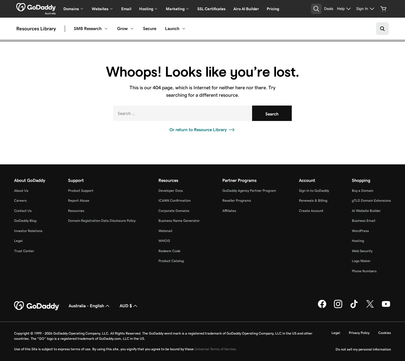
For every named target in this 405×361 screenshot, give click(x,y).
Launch (172, 28)
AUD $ (126, 305)
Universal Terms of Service (215, 349)
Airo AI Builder (246, 9)
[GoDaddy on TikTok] (354, 307)
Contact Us (23, 211)
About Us (21, 190)
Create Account (311, 211)
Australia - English (86, 305)
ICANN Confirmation (174, 200)
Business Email (363, 221)
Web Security (362, 251)
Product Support (80, 190)
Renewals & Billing (313, 200)
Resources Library (36, 28)
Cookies (384, 333)
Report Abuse (78, 200)
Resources (76, 211)
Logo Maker (361, 261)
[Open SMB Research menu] (106, 28)
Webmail (165, 231)
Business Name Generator (179, 221)
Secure (149, 28)
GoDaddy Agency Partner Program (249, 190)
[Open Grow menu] (132, 28)
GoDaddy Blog (25, 221)
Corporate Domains (173, 211)
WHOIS (164, 241)
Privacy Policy (359, 333)
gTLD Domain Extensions (371, 200)
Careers (20, 200)
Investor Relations (28, 231)
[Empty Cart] (383, 9)
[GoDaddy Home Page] (37, 306)
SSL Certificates (211, 9)
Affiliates (229, 211)
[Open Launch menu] (184, 28)
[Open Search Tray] (316, 9)
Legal (18, 241)
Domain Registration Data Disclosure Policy (102, 221)
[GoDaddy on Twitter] (370, 307)
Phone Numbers (364, 271)
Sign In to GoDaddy (314, 190)
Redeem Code (169, 251)
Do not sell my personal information (363, 349)
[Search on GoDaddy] (382, 28)
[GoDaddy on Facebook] (322, 307)
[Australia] (36, 7)
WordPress (360, 231)
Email (126, 9)
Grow (122, 28)
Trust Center (24, 251)
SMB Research (88, 28)
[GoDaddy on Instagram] (338, 307)
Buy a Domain (362, 190)
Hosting (358, 241)
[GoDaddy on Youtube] (386, 307)
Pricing (273, 9)
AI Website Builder (366, 211)
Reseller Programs (236, 200)
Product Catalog (171, 261)
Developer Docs (170, 190)
